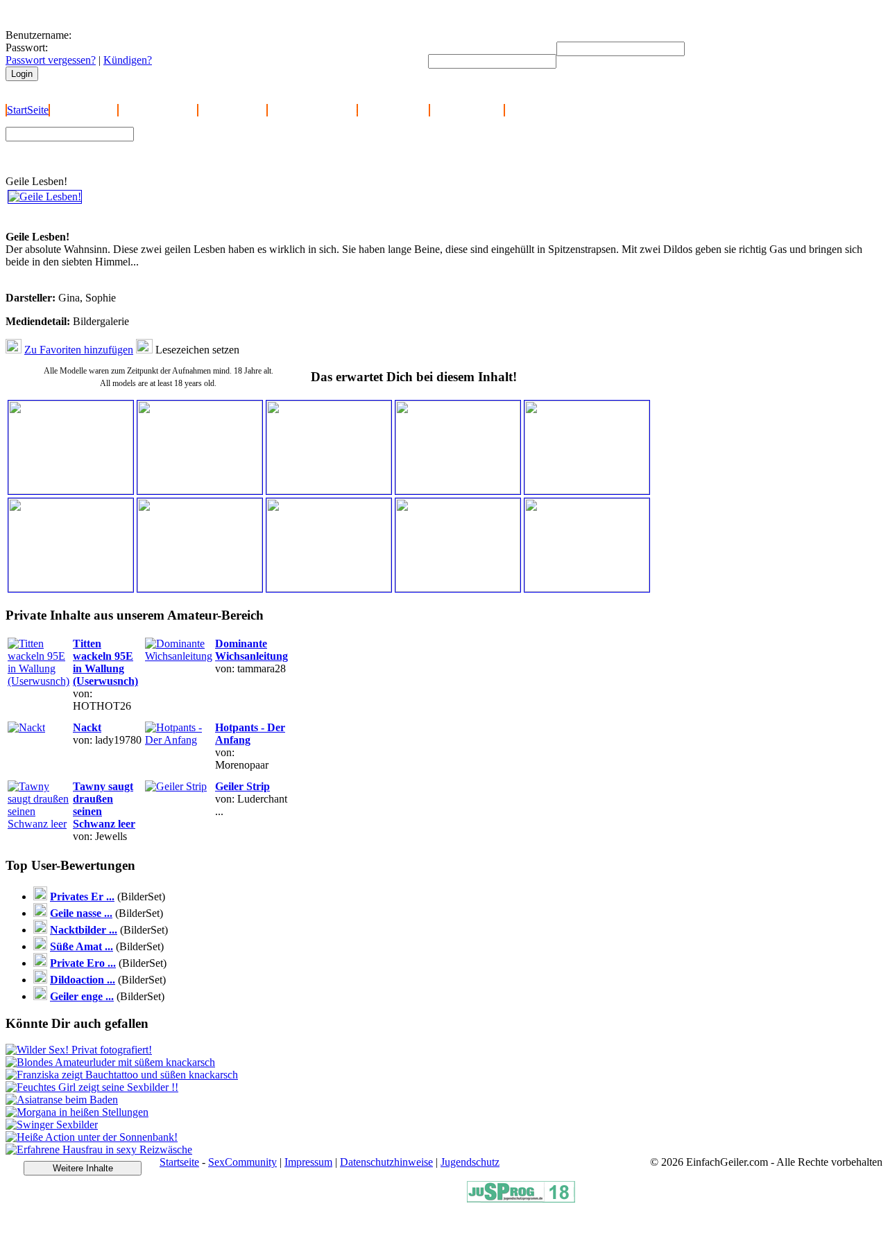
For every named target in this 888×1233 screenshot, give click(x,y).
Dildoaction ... (82, 980)
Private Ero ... (83, 963)
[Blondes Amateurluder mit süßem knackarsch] (110, 1062)
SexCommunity (242, 1162)
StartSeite (28, 110)
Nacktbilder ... (83, 930)
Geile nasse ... (81, 913)
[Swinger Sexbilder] (52, 1124)
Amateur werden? (158, 110)
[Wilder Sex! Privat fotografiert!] (79, 1050)
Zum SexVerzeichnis (188, 157)
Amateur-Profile (393, 110)
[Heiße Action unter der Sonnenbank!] (92, 1137)
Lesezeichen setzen (197, 350)
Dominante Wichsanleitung (251, 650)
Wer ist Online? (232, 110)
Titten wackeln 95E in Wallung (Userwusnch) (105, 662)
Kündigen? (127, 60)
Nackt (87, 727)
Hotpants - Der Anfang (250, 734)
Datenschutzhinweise (386, 1162)
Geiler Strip (242, 786)
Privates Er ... (82, 896)
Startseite (179, 1162)
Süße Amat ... (81, 946)
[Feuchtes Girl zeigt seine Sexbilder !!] (92, 1087)
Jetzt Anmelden (83, 110)
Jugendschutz (470, 1162)
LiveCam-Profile (467, 110)
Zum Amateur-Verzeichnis (199, 144)
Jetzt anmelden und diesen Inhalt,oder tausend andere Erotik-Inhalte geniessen (103, 218)
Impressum (308, 1162)
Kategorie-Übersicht (312, 110)
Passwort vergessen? (51, 60)
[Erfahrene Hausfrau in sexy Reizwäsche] (99, 1149)
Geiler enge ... (82, 996)
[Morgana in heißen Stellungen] (77, 1112)
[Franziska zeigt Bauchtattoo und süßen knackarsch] (122, 1075)
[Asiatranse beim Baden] (62, 1099)
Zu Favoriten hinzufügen (78, 350)
